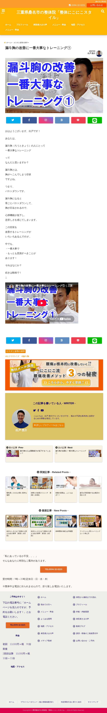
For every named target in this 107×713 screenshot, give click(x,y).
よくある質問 (46, 619)
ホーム (8, 25)
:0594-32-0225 (78, 5)
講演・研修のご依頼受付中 (87, 633)
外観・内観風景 (82, 612)
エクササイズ (13, 356)
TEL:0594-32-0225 (53, 569)
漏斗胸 (26, 356)
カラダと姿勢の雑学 (15, 351)
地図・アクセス (78, 25)
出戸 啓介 (91, 53)
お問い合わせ (96, 5)
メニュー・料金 (59, 25)
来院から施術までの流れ (86, 597)
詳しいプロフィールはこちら (49, 425)
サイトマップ (93, 702)
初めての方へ (46, 605)
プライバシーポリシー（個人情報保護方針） (38, 702)
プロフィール (22, 25)
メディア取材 (46, 641)
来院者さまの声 (40, 25)
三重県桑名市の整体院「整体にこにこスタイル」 (54, 15)
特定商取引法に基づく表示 (71, 702)
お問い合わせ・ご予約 (85, 641)
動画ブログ (80, 626)
